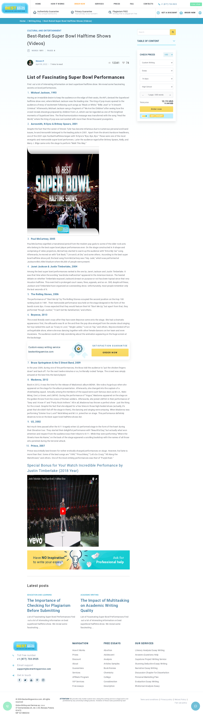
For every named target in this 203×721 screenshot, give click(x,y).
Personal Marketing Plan (147, 677)
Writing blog (35, 21)
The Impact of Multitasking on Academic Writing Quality (105, 605)
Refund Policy (180, 700)
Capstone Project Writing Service (150, 659)
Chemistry (109, 672)
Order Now (79, 4)
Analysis (108, 659)
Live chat (196, 4)
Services (99, 4)
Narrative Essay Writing (146, 668)
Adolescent (109, 655)
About (75, 663)
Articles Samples (111, 663)
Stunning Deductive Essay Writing (151, 663)
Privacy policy (166, 700)
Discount (76, 659)
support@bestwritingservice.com (34, 669)
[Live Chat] (195, 706)
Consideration (110, 681)
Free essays (78, 686)
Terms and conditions (149, 700)
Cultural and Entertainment (44, 30)
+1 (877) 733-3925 (169, 4)
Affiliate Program (80, 677)
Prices (117, 4)
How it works (57, 4)
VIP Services (78, 681)
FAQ (131, 4)
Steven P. (40, 61)
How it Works (78, 650)
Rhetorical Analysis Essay (147, 686)
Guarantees (78, 668)
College (107, 677)
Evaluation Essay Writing (147, 681)
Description (109, 686)
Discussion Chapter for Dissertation (152, 672)
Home (38, 4)
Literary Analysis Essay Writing (150, 650)
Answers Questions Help (146, 655)
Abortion (108, 650)
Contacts (148, 4)
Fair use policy (181, 703)
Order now (110, 352)
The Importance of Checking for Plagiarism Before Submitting (49, 605)
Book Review (110, 668)
